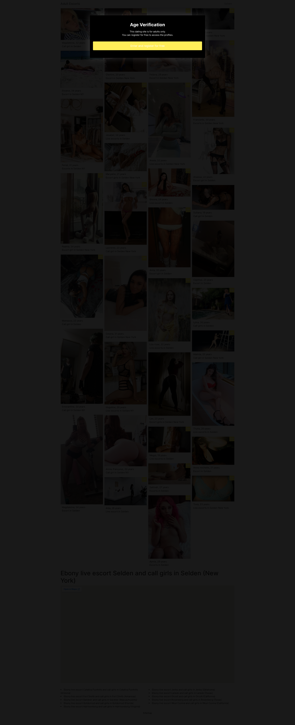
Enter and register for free (147, 45)
